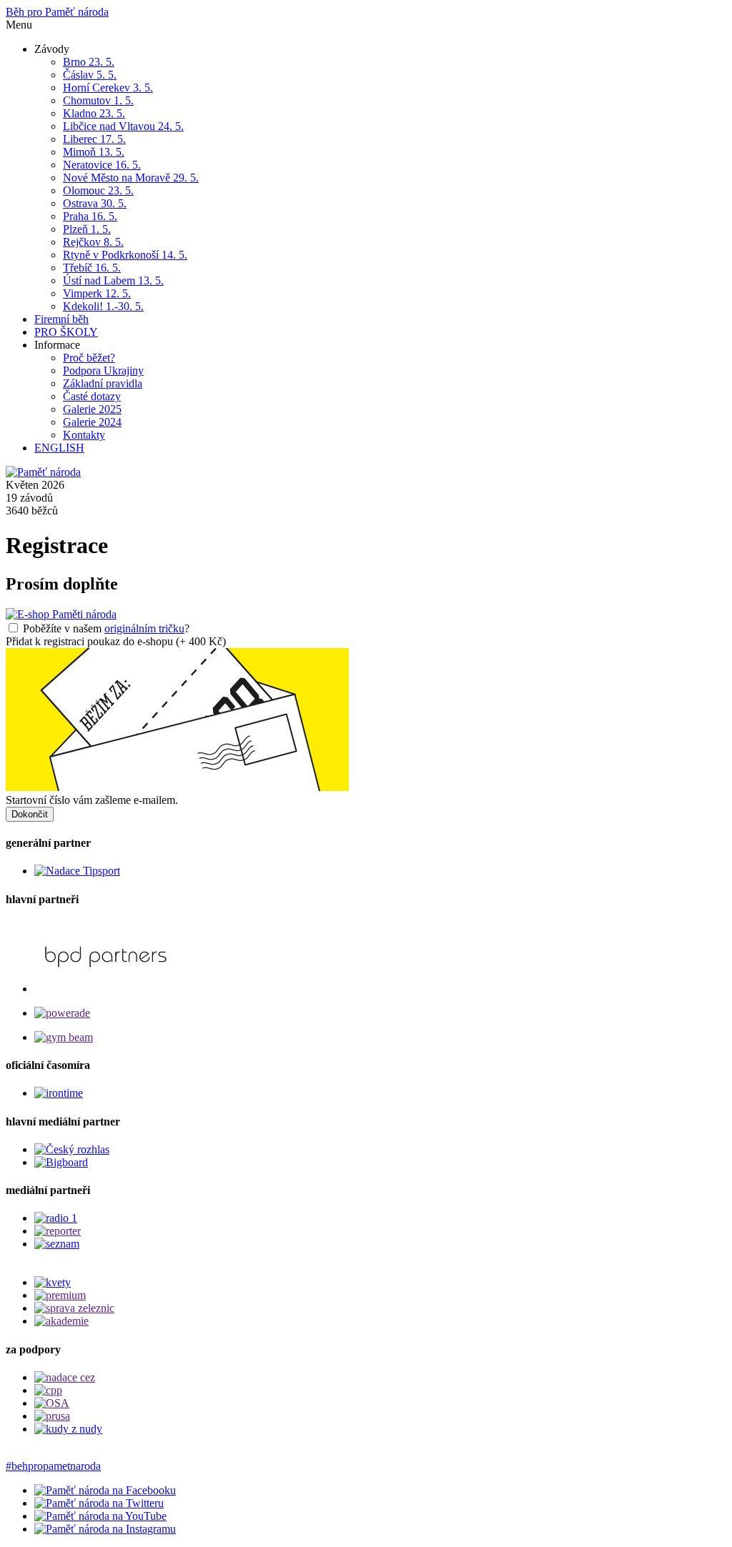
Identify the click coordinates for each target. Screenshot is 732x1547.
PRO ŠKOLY (66, 332)
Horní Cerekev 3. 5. (108, 87)
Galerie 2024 (92, 422)
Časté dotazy (92, 396)
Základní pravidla (102, 383)
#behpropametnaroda (53, 1466)
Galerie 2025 (92, 409)
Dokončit (29, 814)
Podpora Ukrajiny (103, 370)
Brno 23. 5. (88, 62)
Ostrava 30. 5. (95, 203)
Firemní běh (61, 319)
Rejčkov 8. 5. (93, 242)
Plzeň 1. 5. (87, 229)
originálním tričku (144, 628)
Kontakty (84, 435)
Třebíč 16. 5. (92, 268)
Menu (19, 25)
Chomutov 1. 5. (98, 100)
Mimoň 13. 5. (93, 152)
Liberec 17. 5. (94, 139)
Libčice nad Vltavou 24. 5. (123, 126)
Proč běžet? (89, 358)
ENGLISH (59, 448)
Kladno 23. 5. (94, 113)
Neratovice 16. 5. (102, 165)
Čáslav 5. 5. (90, 75)
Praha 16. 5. (90, 216)
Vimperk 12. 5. (97, 293)
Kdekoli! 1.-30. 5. (103, 306)
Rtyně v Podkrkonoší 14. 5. (125, 255)
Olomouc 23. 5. (98, 190)
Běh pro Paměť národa (57, 12)
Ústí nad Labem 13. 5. (113, 280)
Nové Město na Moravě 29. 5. (131, 177)
